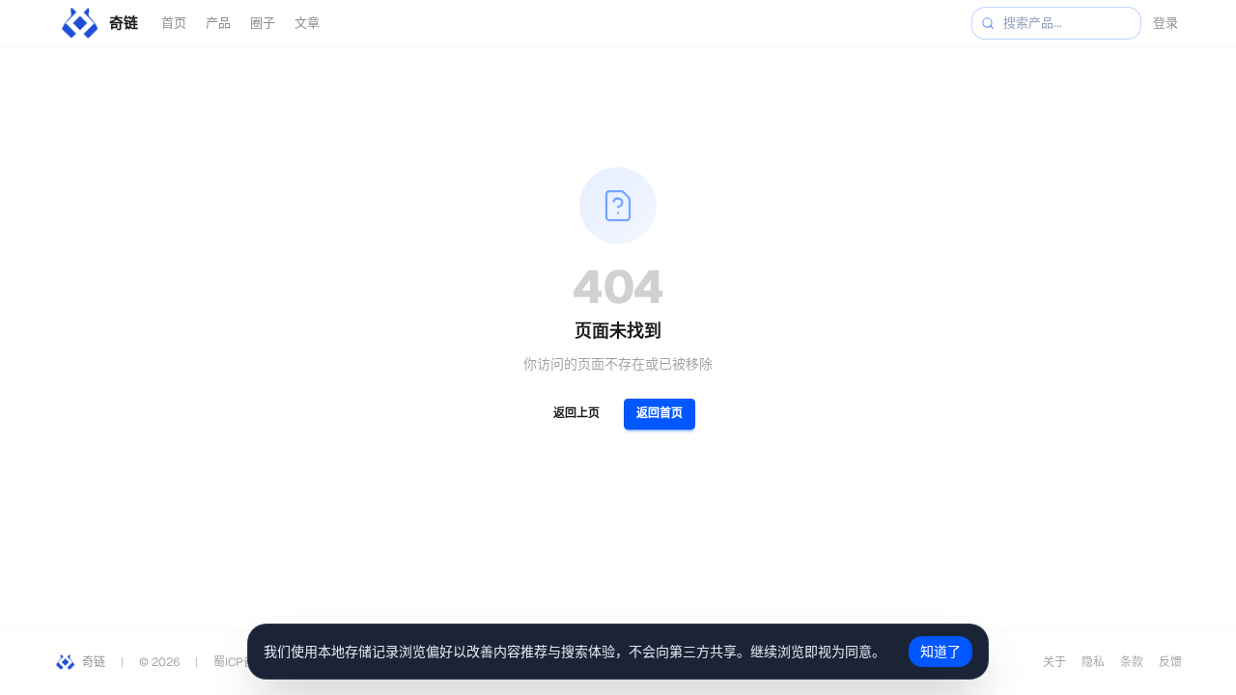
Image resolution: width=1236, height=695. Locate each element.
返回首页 (659, 413)
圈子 (262, 22)
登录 (1165, 22)
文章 (307, 22)
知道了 (940, 651)
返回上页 (576, 413)
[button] (988, 23)
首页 (173, 22)
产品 (218, 22)
